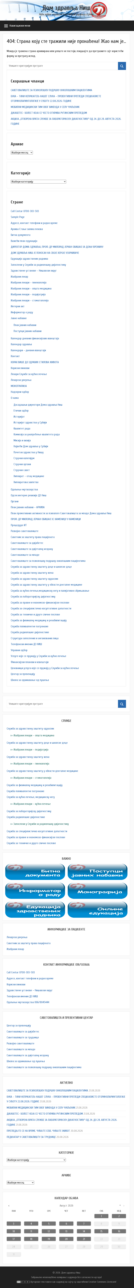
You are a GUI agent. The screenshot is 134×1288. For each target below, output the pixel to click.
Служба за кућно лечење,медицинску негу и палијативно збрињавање (50, 590)
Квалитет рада (22, 428)
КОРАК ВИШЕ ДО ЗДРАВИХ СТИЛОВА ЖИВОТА (35, 362)
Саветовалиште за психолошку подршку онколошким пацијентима (48, 560)
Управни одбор (19, 650)
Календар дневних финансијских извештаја (35, 338)
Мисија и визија (22, 440)
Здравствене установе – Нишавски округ (34, 270)
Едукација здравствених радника (29, 258)
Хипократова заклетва (26, 482)
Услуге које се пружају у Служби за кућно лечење (38, 656)
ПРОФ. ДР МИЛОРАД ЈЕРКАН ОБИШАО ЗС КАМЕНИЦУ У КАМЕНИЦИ (46, 519)
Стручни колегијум (24, 458)
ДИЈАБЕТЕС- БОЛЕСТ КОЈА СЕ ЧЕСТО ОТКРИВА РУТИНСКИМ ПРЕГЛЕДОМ (49, 112)
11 (31, 1231)
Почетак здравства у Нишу (29, 452)
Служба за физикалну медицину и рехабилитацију (39, 620)
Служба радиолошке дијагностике (30, 632)
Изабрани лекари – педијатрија (28, 294)
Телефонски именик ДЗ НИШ (26, 644)
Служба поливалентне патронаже (29, 626)
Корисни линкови (20, 368)
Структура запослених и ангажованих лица (35, 638)
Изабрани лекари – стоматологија (30, 300)
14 (84, 1231)
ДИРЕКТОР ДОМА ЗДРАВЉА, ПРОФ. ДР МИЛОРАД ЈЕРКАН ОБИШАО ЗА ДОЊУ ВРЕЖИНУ (57, 246)
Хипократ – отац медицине (29, 476)
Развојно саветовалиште (24, 531)
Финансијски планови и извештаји (30, 662)
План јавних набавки (25, 325)
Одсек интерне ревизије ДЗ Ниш (28, 495)
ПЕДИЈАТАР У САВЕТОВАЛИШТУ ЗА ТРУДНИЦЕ (31, 1137)
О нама (15, 397)
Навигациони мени (19, 25)
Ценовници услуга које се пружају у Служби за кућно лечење (45, 668)
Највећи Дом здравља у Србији (31, 446)
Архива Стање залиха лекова (27, 229)
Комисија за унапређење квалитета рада (37, 434)
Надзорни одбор (20, 391)
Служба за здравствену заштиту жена (32, 572)
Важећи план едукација (24, 241)
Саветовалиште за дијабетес (27, 543)
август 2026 (66, 1205)
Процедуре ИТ (19, 525)
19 (49, 1239)
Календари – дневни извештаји (28, 350)
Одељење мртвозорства (24, 489)
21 (84, 1239)
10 (14, 1231)
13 (66, 1231)
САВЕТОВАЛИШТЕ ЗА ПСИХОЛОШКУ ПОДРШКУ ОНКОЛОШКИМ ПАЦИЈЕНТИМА (51, 90)
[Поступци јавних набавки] (97, 866)
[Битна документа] (35, 866)
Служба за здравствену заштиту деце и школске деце (41, 566)
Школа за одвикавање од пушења (30, 680)
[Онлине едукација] (97, 903)
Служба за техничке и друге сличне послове (35, 614)
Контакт (15, 356)
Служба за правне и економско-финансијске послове (40, 602)
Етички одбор (21, 410)
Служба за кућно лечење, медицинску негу (31, 797)
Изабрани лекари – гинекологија (28, 282)
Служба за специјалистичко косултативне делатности (41, 608)
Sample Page (18, 217)
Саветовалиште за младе (25, 554)
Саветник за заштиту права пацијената (33, 537)
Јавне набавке (19, 318)
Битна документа (20, 234)
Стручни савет (22, 470)
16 (119, 1231)
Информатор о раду (22, 312)
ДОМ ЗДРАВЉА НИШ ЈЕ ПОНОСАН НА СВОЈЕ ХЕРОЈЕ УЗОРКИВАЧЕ (45, 252)
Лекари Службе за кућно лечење (29, 374)
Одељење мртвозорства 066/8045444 (28, 1002)
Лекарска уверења (21, 380)
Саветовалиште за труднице (23, 1037)
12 (49, 1231)
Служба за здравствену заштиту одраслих (34, 578)
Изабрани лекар (19, 276)
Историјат (19, 416)
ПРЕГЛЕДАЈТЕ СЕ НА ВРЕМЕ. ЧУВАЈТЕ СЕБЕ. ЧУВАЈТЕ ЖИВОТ (38, 1130)
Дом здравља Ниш (66, 8)
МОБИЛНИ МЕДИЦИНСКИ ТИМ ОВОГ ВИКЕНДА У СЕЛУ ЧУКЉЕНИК (45, 107)
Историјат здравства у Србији (30, 422)
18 (31, 1239)
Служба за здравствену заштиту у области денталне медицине (46, 584)
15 (101, 1231)
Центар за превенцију (23, 674)
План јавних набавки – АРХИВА (28, 507)
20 (66, 1239)
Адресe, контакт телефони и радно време (34, 223)
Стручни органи (22, 464)
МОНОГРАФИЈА (19, 386)
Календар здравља (21, 344)
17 (14, 1239)
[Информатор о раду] (35, 884)
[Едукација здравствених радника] (35, 903)
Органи (14, 501)
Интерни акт (18, 306)
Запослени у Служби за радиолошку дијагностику (38, 264)
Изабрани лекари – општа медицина (31, 288)
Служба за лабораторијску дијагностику (33, 596)
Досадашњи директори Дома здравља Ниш (38, 404)
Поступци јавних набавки (28, 331)
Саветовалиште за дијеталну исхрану (32, 549)
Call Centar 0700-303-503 (25, 211)
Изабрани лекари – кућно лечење (32, 803)
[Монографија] (97, 884)
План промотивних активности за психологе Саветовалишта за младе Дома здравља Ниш (61, 513)
